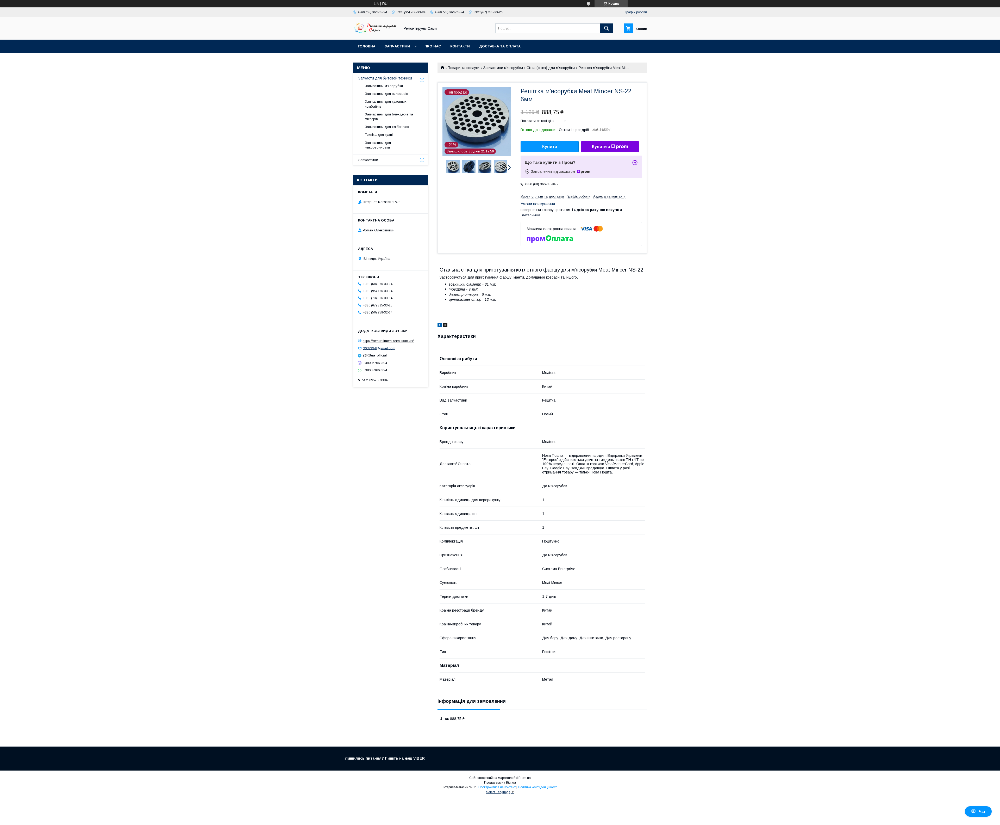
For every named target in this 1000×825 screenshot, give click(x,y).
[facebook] (440, 326)
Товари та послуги (463, 68)
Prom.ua (524, 778)
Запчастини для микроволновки (378, 145)
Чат (982, 811)
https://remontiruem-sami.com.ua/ (388, 341)
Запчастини (397, 46)
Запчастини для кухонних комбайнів (386, 104)
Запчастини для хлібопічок (387, 127)
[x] (445, 326)
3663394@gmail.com (379, 348)
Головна (366, 46)
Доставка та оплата (500, 46)
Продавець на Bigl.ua (500, 782)
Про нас (432, 46)
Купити (549, 146)
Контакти (460, 46)
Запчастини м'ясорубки (503, 68)
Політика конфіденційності (538, 787)
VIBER (419, 758)
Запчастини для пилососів (386, 94)
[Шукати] (606, 28)
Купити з (601, 146)
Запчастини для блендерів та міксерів (389, 116)
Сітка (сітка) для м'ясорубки (551, 68)
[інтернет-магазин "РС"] (375, 33)
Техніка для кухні (379, 135)
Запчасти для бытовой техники (385, 78)
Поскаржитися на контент (497, 787)
